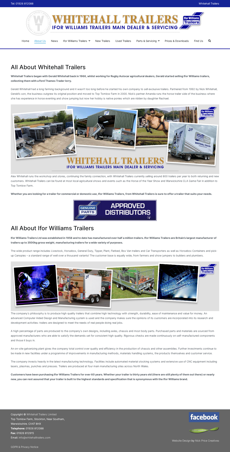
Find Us (198, 40)
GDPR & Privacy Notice (24, 446)
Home (25, 40)
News (54, 40)
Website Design (181, 440)
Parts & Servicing (146, 40)
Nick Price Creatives (207, 440)
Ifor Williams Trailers (75, 40)
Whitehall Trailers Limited (42, 414)
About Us (40, 40)
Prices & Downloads (177, 40)
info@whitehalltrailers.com (34, 437)
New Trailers (102, 40)
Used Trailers (123, 40)
